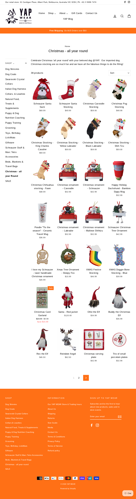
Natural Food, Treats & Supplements (12, 103)
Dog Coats (10, 74)
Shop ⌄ (52, 13)
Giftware (9, 142)
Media (50, 427)
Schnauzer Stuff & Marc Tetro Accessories (14, 152)
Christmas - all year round (17, 464)
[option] (68, 30)
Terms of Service (55, 446)
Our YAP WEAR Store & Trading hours (65, 404)
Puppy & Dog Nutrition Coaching (15, 115)
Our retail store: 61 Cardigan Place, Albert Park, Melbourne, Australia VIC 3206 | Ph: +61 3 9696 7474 (50, 2)
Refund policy (54, 451)
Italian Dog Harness (15, 89)
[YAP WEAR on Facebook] (91, 425)
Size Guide (52, 423)
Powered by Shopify (68, 489)
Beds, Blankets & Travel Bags (14, 164)
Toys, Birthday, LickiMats (13, 135)
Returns (51, 418)
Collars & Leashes (13, 423)
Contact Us (91, 13)
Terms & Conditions (56, 437)
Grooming (10, 128)
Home (42, 13)
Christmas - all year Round (13, 173)
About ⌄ (63, 13)
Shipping (51, 414)
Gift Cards (76, 13)
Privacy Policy (54, 441)
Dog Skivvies (12, 69)
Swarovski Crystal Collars (14, 81)
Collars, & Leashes (15, 94)
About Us (52, 409)
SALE (8, 181)
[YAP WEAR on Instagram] (97, 425)
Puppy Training (13, 123)
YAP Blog (68, 19)
